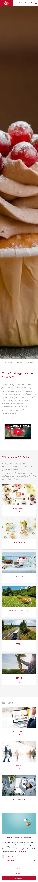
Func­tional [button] (10, 860)
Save (19, 868)
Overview (30, 362)
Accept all (19, 878)
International (8, 362)
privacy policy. (21, 851)
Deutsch (25, 3)
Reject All (19, 873)
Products (19, 362)
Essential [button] (9, 856)
